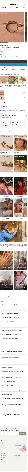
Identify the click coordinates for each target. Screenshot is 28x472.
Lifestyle (23, 7)
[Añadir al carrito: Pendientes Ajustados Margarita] (12, 150)
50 (5, 56)
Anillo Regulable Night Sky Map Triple (20, 172)
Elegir (24, 92)
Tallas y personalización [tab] (23, 300)
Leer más (1, 113)
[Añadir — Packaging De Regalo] (7, 83)
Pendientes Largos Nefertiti (9, 91)
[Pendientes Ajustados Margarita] (6, 143)
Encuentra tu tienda (4, 450)
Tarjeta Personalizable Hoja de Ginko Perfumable (22, 85)
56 (16, 56)
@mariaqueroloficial (20, 196)
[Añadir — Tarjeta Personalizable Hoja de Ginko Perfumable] (25, 83)
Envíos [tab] (5, 300)
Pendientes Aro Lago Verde (6, 172)
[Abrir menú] (2, 4)
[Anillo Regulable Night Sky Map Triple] (20, 163)
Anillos (17, 7)
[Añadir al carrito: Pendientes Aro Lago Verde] (12, 170)
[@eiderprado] (6, 207)
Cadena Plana (17, 152)
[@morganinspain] (20, 207)
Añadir (24, 97)
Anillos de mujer (5, 10)
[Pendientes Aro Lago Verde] (6, 163)
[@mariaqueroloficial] (20, 186)
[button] (12, 27)
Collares (10, 7)
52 (9, 56)
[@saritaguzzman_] (6, 186)
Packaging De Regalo (4, 85)
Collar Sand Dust (8, 96)
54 (12, 56)
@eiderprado (7, 218)
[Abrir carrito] (24, 4)
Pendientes (4, 7)
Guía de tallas (2, 58)
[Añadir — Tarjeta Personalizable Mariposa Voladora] (16, 83)
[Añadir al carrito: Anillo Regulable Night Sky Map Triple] (25, 170)
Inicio (1, 10)
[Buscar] (22, 4)
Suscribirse (22, 433)
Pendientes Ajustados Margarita (5, 152)
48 (1, 56)
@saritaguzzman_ (7, 196)
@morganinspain (20, 218)
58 (20, 56)
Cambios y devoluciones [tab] (12, 300)
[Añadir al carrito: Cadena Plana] (25, 150)
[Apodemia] (13, 4)
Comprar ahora (13, 65)
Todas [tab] (2, 300)
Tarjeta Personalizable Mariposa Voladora (13, 85)
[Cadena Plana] (20, 143)
